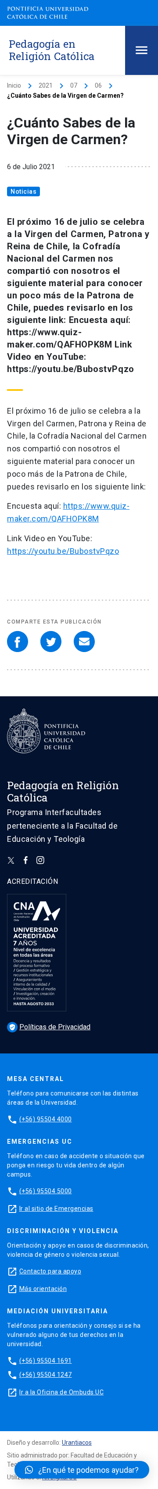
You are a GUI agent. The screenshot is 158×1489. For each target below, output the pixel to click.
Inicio (14, 85)
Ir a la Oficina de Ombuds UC (61, 1392)
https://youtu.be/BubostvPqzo (63, 551)
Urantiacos (77, 1442)
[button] (81, 1469)
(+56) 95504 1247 (45, 1375)
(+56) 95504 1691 (45, 1360)
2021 (46, 85)
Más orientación (43, 1288)
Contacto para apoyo (50, 1271)
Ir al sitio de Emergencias (56, 1208)
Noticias (23, 191)
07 (73, 85)
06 (98, 85)
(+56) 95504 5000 (45, 1191)
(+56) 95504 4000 (45, 1119)
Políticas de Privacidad (49, 1027)
